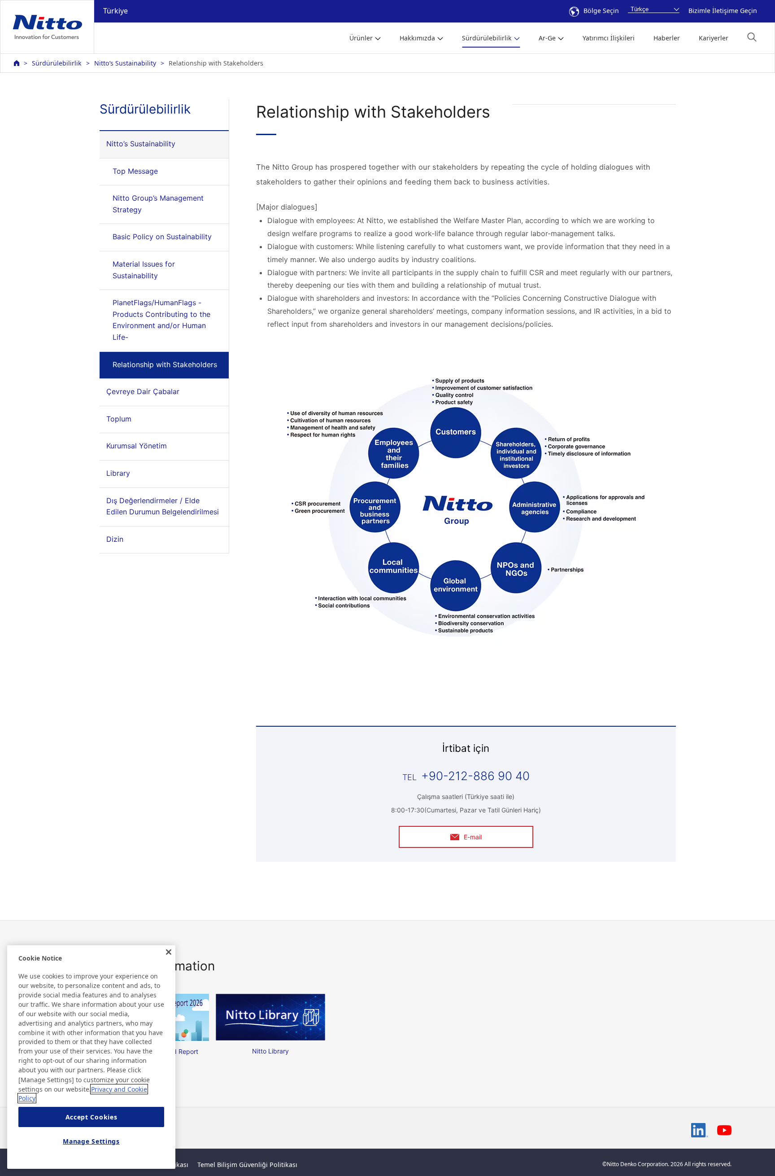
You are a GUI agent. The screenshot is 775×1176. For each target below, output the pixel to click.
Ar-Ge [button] (547, 38)
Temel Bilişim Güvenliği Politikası (247, 1164)
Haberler (666, 38)
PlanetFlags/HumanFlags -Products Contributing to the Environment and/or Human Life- (161, 320)
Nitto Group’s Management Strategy (158, 203)
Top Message (135, 171)
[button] (752, 37)
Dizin (114, 539)
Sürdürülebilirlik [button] (487, 38)
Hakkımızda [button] (417, 38)
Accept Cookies (91, 1117)
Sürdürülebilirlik (57, 63)
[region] (91, 1057)
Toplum (118, 418)
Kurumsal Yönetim (136, 445)
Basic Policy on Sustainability (162, 236)
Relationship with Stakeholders (165, 364)
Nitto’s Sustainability (125, 63)
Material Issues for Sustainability (144, 269)
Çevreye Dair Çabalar (142, 391)
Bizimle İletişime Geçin (722, 10)
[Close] (169, 952)
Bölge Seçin (601, 10)
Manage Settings (91, 1141)
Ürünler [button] (361, 38)
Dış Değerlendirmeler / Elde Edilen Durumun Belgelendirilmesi (162, 506)
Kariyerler (713, 38)
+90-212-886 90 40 (475, 776)
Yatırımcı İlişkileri (609, 38)
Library (118, 473)
